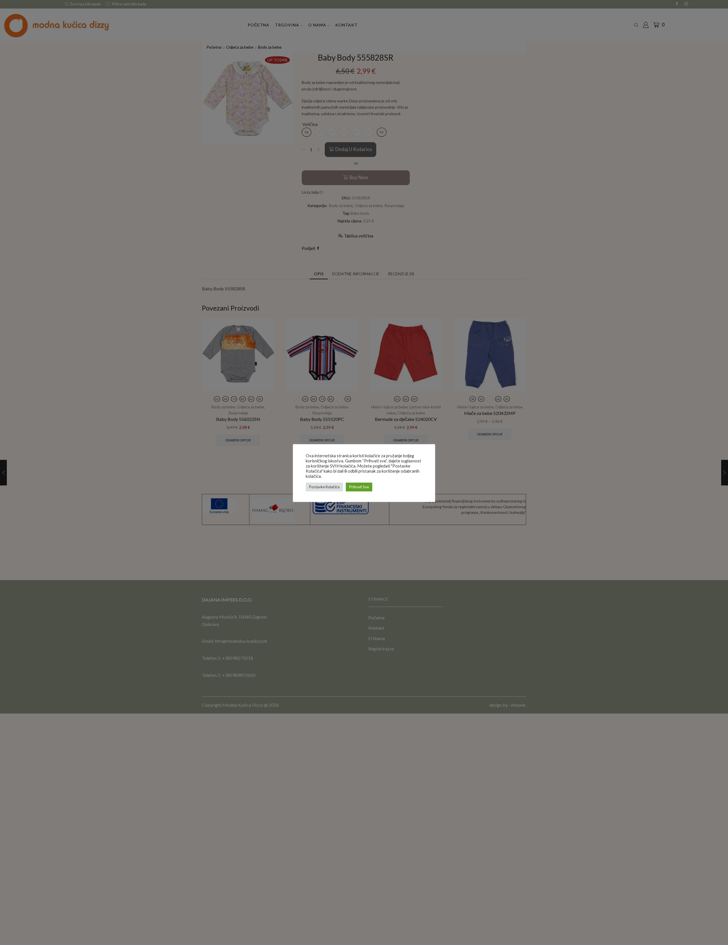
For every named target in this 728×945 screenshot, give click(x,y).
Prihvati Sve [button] (359, 487)
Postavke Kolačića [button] (324, 487)
